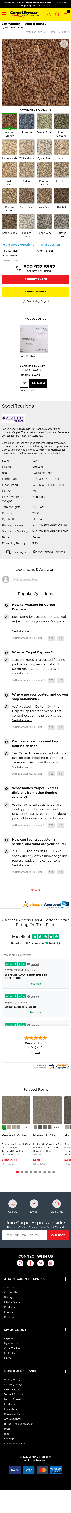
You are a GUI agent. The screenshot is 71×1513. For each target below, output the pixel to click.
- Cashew (14, 1135)
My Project (10, 1353)
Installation (10, 1409)
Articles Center (12, 1419)
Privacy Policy (12, 1379)
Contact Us (10, 1292)
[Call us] (48, 14)
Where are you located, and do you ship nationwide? (40, 697)
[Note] (35, 1127)
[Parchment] (18, 1127)
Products (9, 1307)
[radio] (9, 125)
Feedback (9, 1404)
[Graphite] (50, 1127)
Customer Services (15, 1444)
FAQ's (7, 1358)
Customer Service (20, 1371)
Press (7, 1429)
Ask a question (50, 244)
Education (10, 1312)
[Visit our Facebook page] (30, 1263)
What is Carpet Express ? (32, 652)
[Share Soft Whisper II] (64, 44)
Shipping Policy (13, 1384)
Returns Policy (12, 1389)
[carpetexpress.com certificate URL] (51, 1065)
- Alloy (44, 1135)
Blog (6, 1434)
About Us (9, 1287)
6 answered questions (18, 244)
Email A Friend (59, 32)
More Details (11, 260)
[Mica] (40, 1127)
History (8, 1297)
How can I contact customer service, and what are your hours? (39, 842)
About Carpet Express (24, 1279)
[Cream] (9, 1127)
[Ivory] (14, 1127)
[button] (4, 14)
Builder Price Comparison (19, 1424)
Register (9, 1338)
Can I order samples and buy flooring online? (35, 743)
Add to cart (38, 383)
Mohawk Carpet (14, 27)
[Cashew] (4, 1127)
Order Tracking (12, 1348)
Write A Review (36, 32)
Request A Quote (14, 1414)
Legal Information (14, 1399)
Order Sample (35, 291)
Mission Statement (14, 1302)
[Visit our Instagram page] (51, 1263)
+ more (24, 1127)
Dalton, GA (44, 6)
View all (35, 890)
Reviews (9, 1317)
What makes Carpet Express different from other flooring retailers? (35, 793)
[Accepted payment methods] (35, 1469)
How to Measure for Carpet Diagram (33, 607)
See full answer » (22, 631)
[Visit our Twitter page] (40, 1263)
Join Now (58, 1235)
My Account (15, 1329)
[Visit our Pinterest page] (20, 1263)
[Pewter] (45, 1127)
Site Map (9, 1439)
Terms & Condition (14, 1394)
